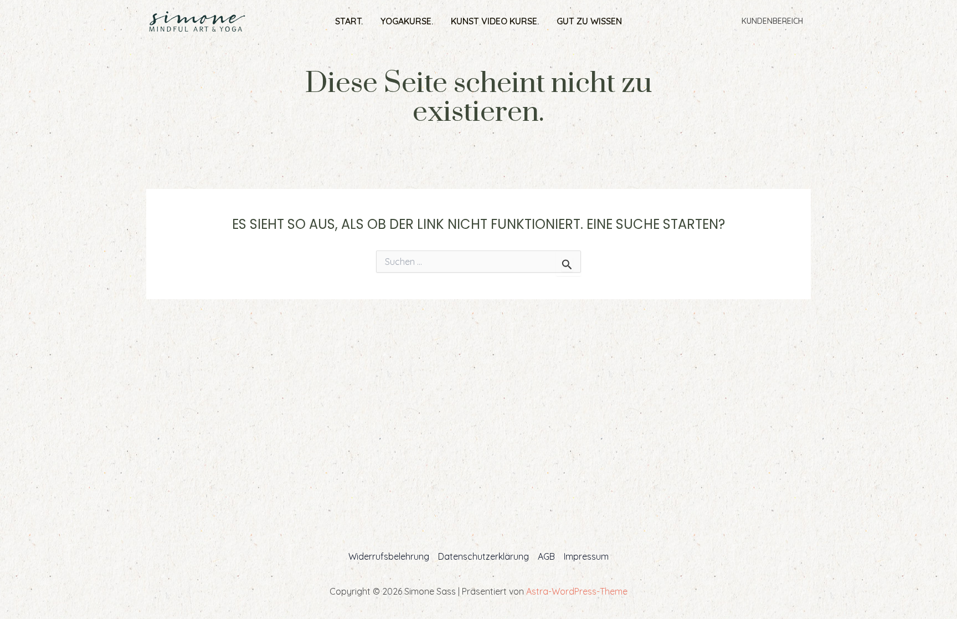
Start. (349, 21)
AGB (546, 556)
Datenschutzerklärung (483, 556)
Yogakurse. (406, 21)
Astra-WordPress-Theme (576, 591)
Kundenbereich (772, 21)
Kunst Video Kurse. (495, 21)
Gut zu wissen (589, 21)
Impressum (586, 556)
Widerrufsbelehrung (388, 556)
